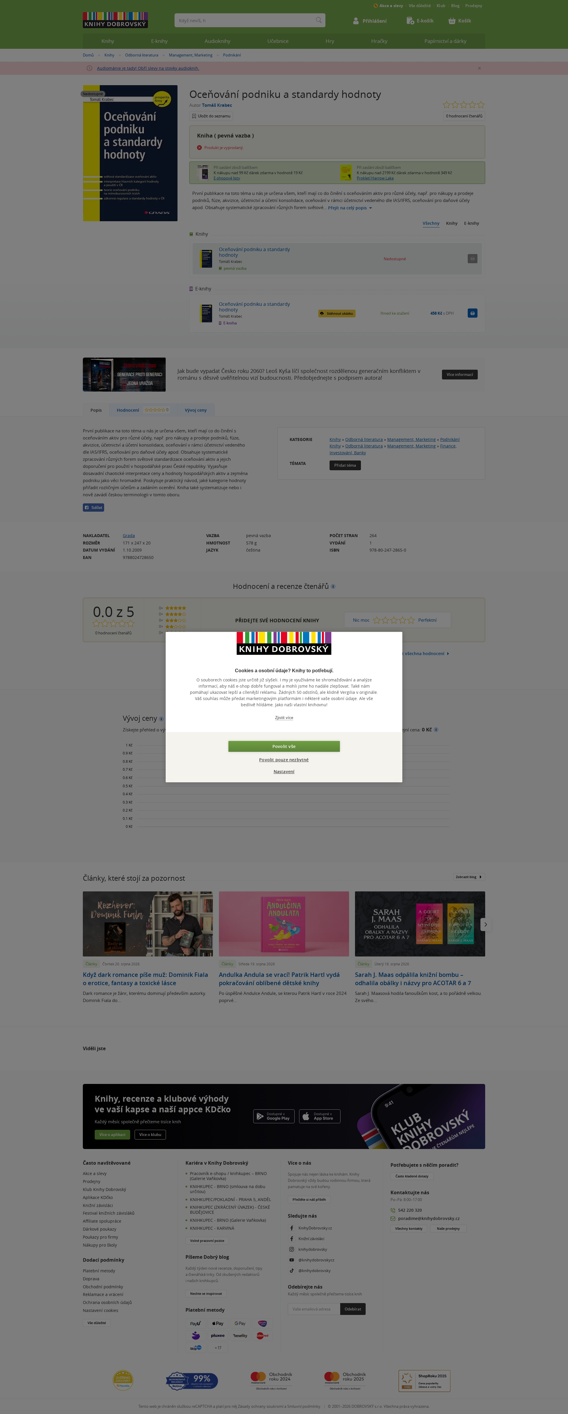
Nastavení (284, 771)
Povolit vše (284, 746)
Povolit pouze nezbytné (284, 760)
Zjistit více (284, 717)
